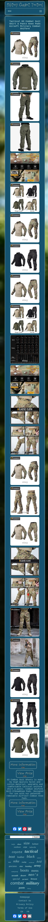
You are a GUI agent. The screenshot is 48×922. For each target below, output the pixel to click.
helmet (35, 844)
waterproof (14, 871)
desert (23, 875)
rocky (24, 862)
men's (33, 875)
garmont (25, 879)
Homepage (25, 897)
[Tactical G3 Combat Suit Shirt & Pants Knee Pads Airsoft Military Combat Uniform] (25, 46)
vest (9, 862)
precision (13, 866)
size (27, 843)
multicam (31, 862)
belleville (33, 847)
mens (35, 870)
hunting (28, 866)
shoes (19, 844)
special (16, 878)
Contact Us (25, 901)
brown (34, 879)
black (31, 856)
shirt (21, 866)
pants (22, 887)
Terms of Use (24, 908)
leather (20, 857)
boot (12, 856)
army (37, 865)
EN (22, 912)
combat (17, 883)
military (32, 883)
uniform (39, 858)
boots (24, 870)
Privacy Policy (24, 904)
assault (15, 875)
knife (13, 844)
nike (16, 861)
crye (25, 847)
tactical (31, 851)
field (39, 861)
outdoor (17, 847)
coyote (17, 852)
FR (28, 912)
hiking (29, 888)
